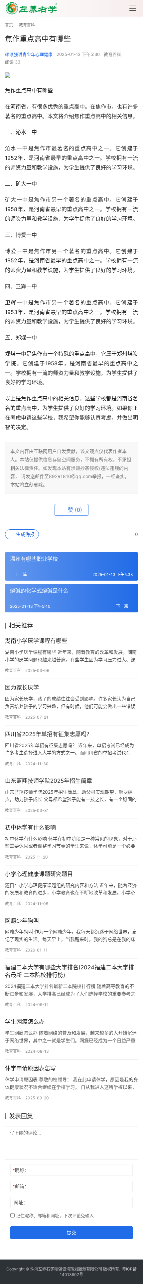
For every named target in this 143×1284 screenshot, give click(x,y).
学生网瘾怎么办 (25, 1021)
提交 (71, 1232)
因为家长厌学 (22, 687)
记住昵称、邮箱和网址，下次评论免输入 (54, 1215)
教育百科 (112, 54)
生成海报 (25, 534)
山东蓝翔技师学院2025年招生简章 (48, 780)
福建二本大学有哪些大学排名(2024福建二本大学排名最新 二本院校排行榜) (69, 971)
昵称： (21, 1170)
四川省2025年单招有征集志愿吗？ (48, 734)
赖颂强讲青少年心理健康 (29, 54)
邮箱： (21, 1186)
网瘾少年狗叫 (22, 920)
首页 (9, 24)
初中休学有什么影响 (30, 827)
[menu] (133, 8)
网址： (21, 1202)
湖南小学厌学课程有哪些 (36, 641)
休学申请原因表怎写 (30, 1068)
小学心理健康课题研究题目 (39, 874)
